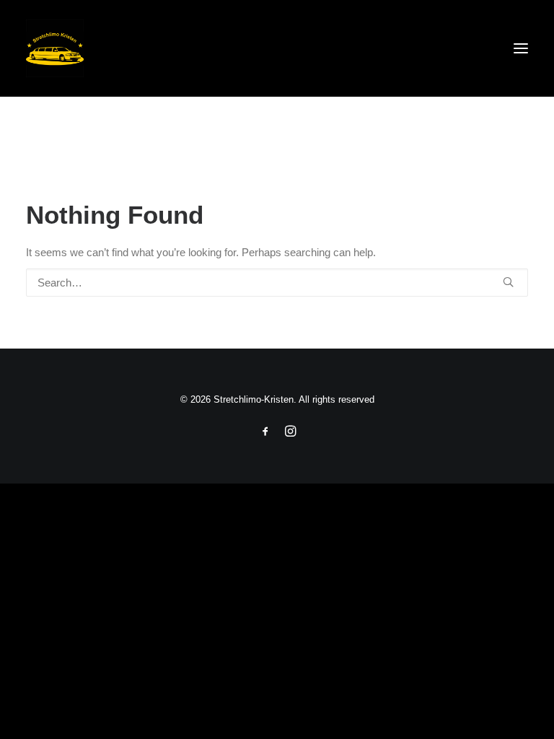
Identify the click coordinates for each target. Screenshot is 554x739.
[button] (521, 48)
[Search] (277, 282)
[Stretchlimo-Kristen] (277, 48)
